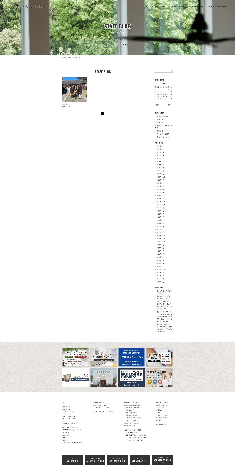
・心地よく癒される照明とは (133, 440)
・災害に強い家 (129, 410)
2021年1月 (160, 266)
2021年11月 (161, 238)
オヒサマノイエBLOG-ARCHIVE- (72, 442)
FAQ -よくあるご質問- (69, 419)
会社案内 (159, 410)
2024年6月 (160, 164)
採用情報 (159, 420)
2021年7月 (160, 251)
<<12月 (157, 105)
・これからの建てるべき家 (132, 418)
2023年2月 (160, 195)
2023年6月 (160, 183)
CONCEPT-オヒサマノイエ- (133, 402)
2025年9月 (160, 149)
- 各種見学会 (66, 409)
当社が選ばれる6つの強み (132, 405)
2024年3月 (160, 168)
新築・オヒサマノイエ (100, 405)
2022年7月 (160, 214)
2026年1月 (160, 146)
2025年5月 (160, 152)
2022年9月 (160, 208)
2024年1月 (160, 174)
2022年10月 (161, 205)
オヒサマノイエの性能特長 (132, 407)
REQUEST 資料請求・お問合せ (72, 423)
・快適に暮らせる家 (130, 415)
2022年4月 (160, 223)
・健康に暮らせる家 (130, 412)
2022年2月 (160, 229)
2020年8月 (160, 272)
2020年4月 (160, 279)
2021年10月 (161, 242)
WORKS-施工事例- (99, 402)
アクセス (159, 412)
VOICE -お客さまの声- (69, 416)
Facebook (65, 435)
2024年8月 (160, 161)
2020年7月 (160, 275)
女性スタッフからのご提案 (132, 430)
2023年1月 (160, 198)
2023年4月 (160, 189)
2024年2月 (160, 171)
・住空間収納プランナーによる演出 (135, 435)
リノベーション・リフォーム (102, 407)
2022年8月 (160, 211)
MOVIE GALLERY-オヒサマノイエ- (103, 412)
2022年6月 (160, 217)
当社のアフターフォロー (131, 423)
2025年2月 (160, 158)
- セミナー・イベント (69, 412)
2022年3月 (160, 226)
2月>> (170, 105)
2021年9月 (160, 245)
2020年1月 (160, 282)
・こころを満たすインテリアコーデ (135, 437)
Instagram (66, 432)
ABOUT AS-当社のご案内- (164, 402)
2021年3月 (160, 260)
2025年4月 (160, 155)
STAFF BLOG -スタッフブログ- (72, 430)
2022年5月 (160, 220)
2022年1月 (160, 232)
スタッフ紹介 (160, 407)
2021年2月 (160, 263)
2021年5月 (160, 257)
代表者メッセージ (161, 405)
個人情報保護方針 (161, 424)
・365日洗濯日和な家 (131, 432)
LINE (64, 437)
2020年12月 (161, 269)
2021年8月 (160, 248)
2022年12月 (161, 201)
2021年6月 (160, 254)
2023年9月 (160, 180)
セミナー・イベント (162, 415)
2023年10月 (161, 177)
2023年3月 (160, 192)
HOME (64, 402)
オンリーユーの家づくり (131, 420)
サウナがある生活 (129, 426)
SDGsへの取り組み (162, 418)
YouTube (65, 440)
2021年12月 (161, 235)
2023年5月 (160, 186)
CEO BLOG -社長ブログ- (70, 427)
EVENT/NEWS (66, 407)
